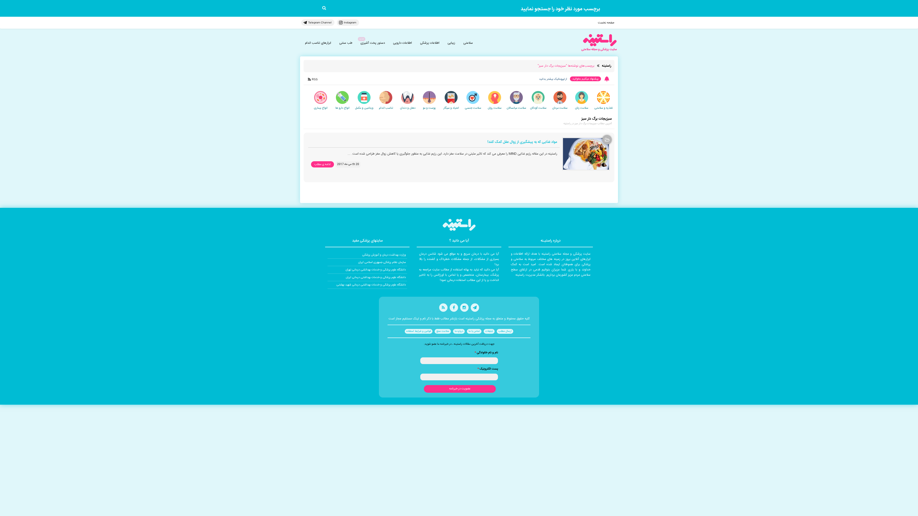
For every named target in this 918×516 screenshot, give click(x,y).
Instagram (350, 22)
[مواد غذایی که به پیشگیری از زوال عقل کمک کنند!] (586, 154)
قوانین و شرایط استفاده (418, 331)
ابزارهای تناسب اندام (318, 43)
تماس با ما (474, 331)
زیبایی (451, 43)
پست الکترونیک (487, 368)
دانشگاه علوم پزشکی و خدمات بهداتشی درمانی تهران (375, 269)
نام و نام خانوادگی (486, 352)
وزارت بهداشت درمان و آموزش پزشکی (384, 255)
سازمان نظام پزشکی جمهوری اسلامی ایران (382, 262)
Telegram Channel (320, 22)
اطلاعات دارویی (402, 43)
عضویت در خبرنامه (459, 388)
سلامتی (468, 43)
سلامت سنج (442, 331)
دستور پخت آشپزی (373, 43)
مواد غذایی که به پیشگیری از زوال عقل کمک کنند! (522, 142)
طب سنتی (345, 43)
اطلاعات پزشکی (429, 43)
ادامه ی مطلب (322, 164)
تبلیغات (489, 331)
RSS (315, 79)
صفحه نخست (606, 22)
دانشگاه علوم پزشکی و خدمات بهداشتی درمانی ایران (376, 277)
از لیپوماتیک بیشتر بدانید (553, 79)
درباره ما (459, 331)
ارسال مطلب (505, 331)
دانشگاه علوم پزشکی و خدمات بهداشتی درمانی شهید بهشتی (371, 284)
